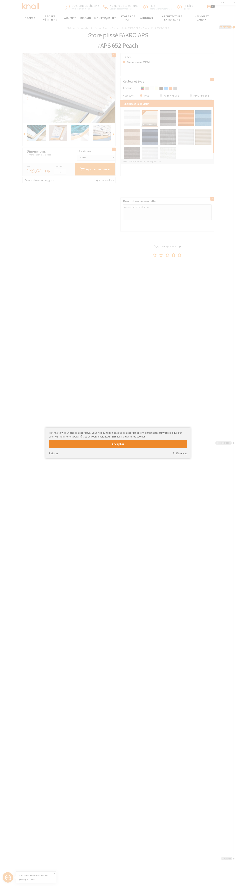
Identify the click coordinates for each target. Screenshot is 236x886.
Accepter (118, 444)
